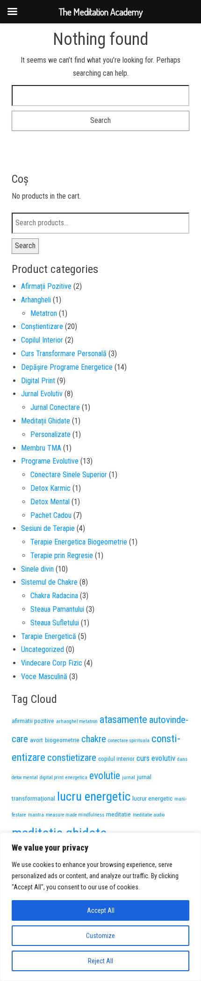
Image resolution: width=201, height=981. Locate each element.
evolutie (104, 775)
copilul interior (116, 758)
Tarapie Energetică (48, 636)
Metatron (43, 313)
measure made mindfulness (75, 815)
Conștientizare (42, 326)
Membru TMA (41, 448)
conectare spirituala (129, 741)
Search (25, 245)
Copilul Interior (42, 340)
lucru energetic (93, 796)
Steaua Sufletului (54, 622)
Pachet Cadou (51, 515)
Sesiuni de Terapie (48, 528)
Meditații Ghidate (45, 420)
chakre (93, 739)
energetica (76, 777)
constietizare (71, 757)
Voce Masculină (44, 676)
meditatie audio (149, 815)
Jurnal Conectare (55, 407)
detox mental (25, 777)
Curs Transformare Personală (64, 353)
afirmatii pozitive (33, 720)
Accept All (101, 910)
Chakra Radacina (54, 595)
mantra (36, 815)
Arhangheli (36, 299)
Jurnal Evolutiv (42, 393)
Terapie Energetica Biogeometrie (78, 541)
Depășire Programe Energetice (67, 367)
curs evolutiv (155, 758)
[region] (100, 906)
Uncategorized (42, 649)
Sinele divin (37, 569)
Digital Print (38, 380)
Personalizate (50, 434)
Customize (100, 935)
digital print (52, 777)
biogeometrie (62, 740)
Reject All (100, 961)
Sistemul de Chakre (49, 582)
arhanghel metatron (77, 721)
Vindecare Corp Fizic (51, 663)
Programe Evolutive (50, 461)
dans (182, 759)
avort (36, 740)
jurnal (128, 777)
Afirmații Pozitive (46, 286)
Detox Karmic (50, 488)
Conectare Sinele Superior (68, 474)
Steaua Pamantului (57, 609)
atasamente (123, 719)
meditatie (118, 814)
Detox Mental (50, 501)
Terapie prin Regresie (61, 555)
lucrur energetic (152, 798)
